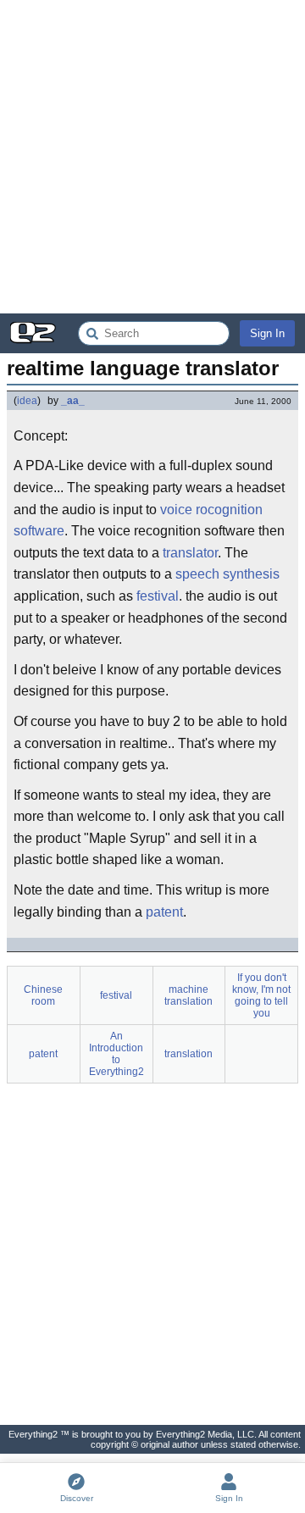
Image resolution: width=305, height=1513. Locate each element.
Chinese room (43, 995)
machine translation (188, 995)
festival (157, 596)
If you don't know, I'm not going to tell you (261, 995)
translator (190, 553)
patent (164, 912)
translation (188, 1054)
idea (27, 401)
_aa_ (73, 401)
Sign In (267, 333)
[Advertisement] (152, 156)
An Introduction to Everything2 (116, 1054)
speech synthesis (227, 574)
